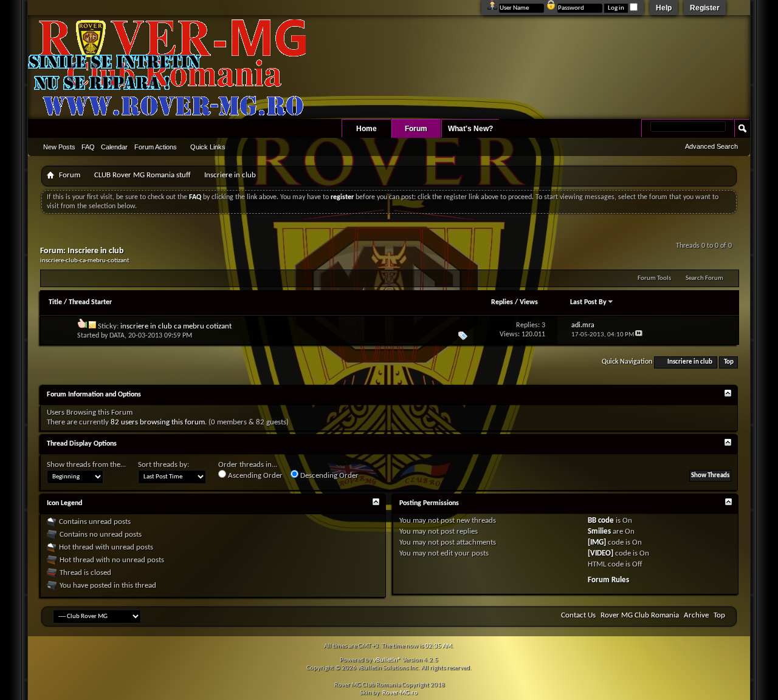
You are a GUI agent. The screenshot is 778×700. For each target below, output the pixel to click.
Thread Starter (90, 302)
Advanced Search (711, 146)
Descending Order (328, 476)
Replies (502, 302)
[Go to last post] (638, 334)
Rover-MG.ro (400, 693)
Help (664, 8)
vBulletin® (387, 660)
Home (366, 128)
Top (729, 362)
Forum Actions (155, 147)
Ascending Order (254, 476)
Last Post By (588, 302)
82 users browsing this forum (158, 422)
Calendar (114, 147)
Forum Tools (654, 278)
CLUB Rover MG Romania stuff (142, 175)
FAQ (88, 147)
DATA (117, 335)
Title (55, 302)
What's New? (470, 128)
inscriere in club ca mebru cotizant (176, 326)
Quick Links (207, 147)
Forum (416, 128)
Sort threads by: (163, 465)
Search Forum (704, 278)
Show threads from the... (86, 465)
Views (529, 302)
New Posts (59, 147)
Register (705, 8)
